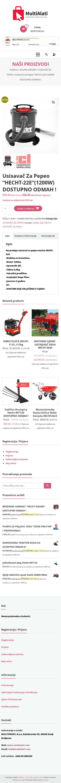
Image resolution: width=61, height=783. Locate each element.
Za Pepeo (17, 226)
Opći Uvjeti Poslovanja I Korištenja (19, 692)
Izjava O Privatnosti (11, 699)
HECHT (47, 222)
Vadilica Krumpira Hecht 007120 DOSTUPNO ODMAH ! (15, 412)
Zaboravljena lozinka (17, 459)
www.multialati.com (18, 745)
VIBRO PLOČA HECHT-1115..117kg (16, 343)
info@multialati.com (19, 749)
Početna (14, 69)
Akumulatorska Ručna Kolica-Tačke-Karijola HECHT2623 (45, 412)
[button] (53, 102)
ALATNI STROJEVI (28, 69)
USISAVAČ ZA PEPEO (13, 222)
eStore (20, 780)
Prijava (9, 455)
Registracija (12, 451)
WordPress (44, 780)
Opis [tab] (7, 235)
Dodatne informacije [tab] (25, 235)
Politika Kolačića (10, 706)
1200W (35, 222)
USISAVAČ (7, 226)
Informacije (7, 685)
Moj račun (11, 463)
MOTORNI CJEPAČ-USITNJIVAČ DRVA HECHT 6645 (45, 344)
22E (41, 222)
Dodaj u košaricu (25, 208)
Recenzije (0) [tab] (48, 235)
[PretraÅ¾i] (47, 485)
